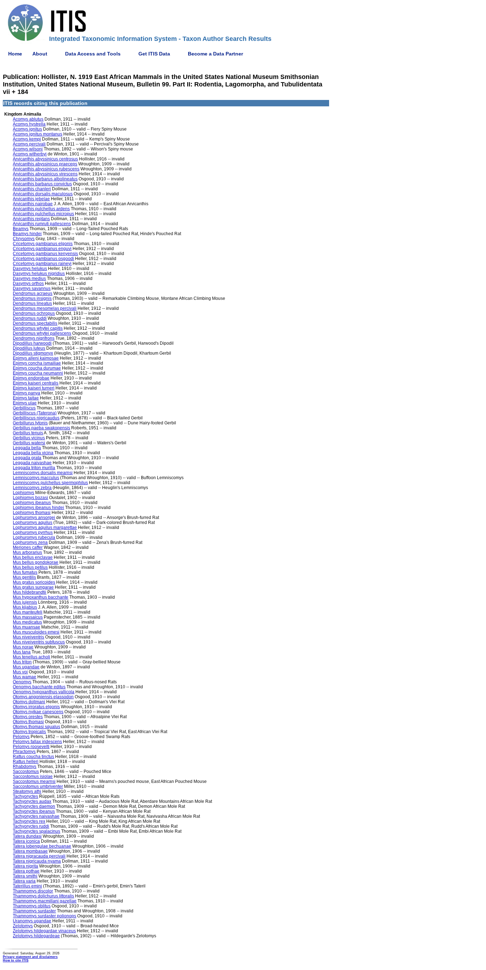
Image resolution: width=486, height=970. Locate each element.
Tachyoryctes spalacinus (36, 831)
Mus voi (20, 671)
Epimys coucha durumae (37, 368)
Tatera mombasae (30, 851)
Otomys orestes (28, 716)
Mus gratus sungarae (33, 587)
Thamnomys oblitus (32, 905)
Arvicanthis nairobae (33, 203)
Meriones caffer (28, 547)
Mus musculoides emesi (36, 632)
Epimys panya (26, 393)
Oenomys (22, 681)
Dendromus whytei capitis (38, 328)
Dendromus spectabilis (35, 323)
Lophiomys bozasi (30, 497)
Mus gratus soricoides (34, 582)
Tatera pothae (26, 871)
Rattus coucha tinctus (33, 756)
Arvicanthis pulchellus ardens (41, 208)
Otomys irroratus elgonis (36, 706)
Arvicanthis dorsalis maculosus (43, 193)
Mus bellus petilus (30, 567)
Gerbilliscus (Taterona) (35, 412)
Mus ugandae (26, 666)
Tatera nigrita (25, 866)
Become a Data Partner (215, 54)
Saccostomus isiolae (33, 776)
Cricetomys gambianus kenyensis (45, 253)
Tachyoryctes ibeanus (34, 811)
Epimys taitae (26, 398)
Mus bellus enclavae (33, 557)
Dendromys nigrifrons (33, 338)
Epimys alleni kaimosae (36, 358)
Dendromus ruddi (30, 318)
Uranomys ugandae (32, 920)
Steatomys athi (27, 791)
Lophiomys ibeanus (32, 502)
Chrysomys (24, 238)
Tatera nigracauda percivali (39, 856)
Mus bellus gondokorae (35, 562)
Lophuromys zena (30, 542)
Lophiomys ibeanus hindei (38, 507)
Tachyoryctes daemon (34, 806)
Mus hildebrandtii (29, 592)
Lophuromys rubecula (34, 537)
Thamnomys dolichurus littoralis (43, 896)
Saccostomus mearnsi (34, 781)
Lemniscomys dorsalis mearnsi (43, 472)
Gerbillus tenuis (28, 432)
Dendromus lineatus (32, 303)
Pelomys (21, 736)
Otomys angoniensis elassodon (43, 696)
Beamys (20, 228)
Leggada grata (27, 457)
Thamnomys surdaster (34, 910)
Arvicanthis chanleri (32, 188)
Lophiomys (23, 492)
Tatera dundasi (27, 836)
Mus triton (22, 661)
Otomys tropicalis (29, 731)
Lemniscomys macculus (36, 477)
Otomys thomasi (28, 721)
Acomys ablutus (28, 119)
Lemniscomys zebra (32, 487)
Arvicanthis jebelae (31, 198)
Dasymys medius (29, 278)
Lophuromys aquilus (32, 522)
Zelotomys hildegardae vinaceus (44, 930)
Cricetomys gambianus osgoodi (43, 258)
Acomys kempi (27, 139)
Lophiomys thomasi (32, 512)
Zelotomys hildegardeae (36, 935)
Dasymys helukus (30, 268)
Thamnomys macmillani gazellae (44, 901)
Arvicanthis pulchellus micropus (43, 213)
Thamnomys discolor (33, 891)
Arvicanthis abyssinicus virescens (45, 173)
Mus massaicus (28, 617)
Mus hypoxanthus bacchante (40, 597)
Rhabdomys (24, 766)
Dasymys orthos (28, 283)
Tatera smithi (25, 876)
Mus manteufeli (27, 612)
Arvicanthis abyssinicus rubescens (46, 168)
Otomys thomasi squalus (36, 726)
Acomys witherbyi (30, 154)
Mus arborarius (27, 552)
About (39, 54)
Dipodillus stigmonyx (33, 353)
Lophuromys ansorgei (34, 517)
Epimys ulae (25, 403)
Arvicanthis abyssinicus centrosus (45, 159)
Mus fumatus (25, 572)
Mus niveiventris (28, 637)
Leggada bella (27, 447)
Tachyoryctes (25, 796)
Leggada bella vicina (33, 452)
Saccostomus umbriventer (38, 786)
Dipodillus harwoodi (32, 343)
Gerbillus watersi (29, 442)
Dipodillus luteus (29, 348)
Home (15, 54)
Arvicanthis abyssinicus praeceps (45, 163)
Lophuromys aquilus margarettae (45, 527)
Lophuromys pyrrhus (33, 532)
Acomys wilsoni (28, 149)
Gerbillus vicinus (29, 437)
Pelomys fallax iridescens (37, 741)
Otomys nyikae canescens (38, 711)
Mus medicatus (27, 622)
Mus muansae (26, 627)
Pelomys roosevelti (31, 746)
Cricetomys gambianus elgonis (43, 243)
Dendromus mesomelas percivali (44, 308)
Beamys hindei (27, 233)
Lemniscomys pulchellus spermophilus (50, 482)
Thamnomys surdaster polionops (44, 915)
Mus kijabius (25, 607)
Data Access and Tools (93, 54)
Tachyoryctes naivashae (36, 816)
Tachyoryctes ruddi (31, 826)
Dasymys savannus (32, 288)
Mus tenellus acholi (31, 656)
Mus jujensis (25, 602)
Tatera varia (24, 881)
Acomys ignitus (27, 129)
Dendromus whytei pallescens (42, 333)
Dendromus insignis (32, 298)
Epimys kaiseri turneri (33, 388)
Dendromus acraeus (32, 293)
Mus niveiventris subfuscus (39, 642)
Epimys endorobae (31, 378)
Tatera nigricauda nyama (37, 861)
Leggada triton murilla (34, 467)
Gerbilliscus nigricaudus (36, 417)
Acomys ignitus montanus (37, 134)
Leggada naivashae (32, 462)
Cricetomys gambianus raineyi (42, 263)
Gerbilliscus (24, 408)
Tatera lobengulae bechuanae (42, 846)
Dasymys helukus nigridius (39, 273)
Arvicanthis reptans (31, 218)
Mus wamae (24, 676)
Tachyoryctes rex (29, 821)
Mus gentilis (24, 577)
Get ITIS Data (154, 54)
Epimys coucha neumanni (38, 373)
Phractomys (24, 751)
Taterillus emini (27, 886)
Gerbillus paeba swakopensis (41, 427)
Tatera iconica (26, 841)
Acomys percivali (29, 144)
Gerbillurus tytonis (30, 422)
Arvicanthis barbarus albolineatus (45, 178)
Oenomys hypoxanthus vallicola (43, 691)
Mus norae (23, 647)
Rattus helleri (25, 761)
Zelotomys (23, 925)
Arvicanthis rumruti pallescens (42, 223)
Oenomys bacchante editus (39, 686)
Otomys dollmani (29, 701)
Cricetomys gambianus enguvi (42, 248)
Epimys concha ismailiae (37, 363)
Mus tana (22, 652)
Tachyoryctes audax (32, 801)
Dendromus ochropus (34, 313)
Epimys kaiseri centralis (35, 383)
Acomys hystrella (29, 124)
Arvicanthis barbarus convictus (42, 183)
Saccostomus (26, 771)
